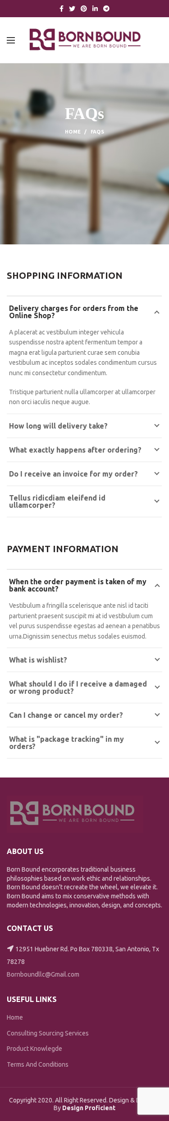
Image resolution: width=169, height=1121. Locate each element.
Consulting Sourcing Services (48, 1033)
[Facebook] (61, 8)
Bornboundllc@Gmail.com (43, 974)
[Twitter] (72, 8)
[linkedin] (95, 8)
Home (73, 131)
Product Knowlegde (34, 1048)
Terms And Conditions (38, 1064)
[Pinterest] (84, 8)
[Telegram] (106, 8)
